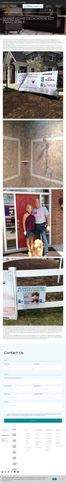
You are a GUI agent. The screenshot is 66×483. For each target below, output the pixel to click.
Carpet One (5, 12)
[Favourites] (47, 10)
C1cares (17, 12)
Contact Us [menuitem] (58, 439)
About (11, 12)
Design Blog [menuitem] (38, 447)
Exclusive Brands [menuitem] (48, 450)
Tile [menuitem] (26, 445)
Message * (6, 401)
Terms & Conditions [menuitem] (58, 443)
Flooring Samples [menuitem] (37, 438)
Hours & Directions (49, 6)
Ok (54, 479)
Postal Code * (7, 393)
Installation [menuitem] (48, 446)
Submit (33, 420)
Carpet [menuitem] (26, 440)
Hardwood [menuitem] (27, 438)
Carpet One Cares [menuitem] (58, 436)
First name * (7, 363)
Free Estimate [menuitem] (28, 447)
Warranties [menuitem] (48, 444)
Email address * (37, 385)
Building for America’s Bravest (14, 46)
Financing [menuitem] (27, 450)
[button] (45, 10)
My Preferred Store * (38, 393)
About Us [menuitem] (58, 433)
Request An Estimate (58, 6)
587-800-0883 (22, 2)
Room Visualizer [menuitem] (37, 434)
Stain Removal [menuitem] (49, 433)
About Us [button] (4, 9)
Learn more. (9, 480)
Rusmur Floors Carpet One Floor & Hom (23, 326)
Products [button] (5, 6)
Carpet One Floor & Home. (11, 474)
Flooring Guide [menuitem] (49, 438)
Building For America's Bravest (39, 119)
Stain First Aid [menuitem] (49, 436)
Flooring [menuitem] (27, 433)
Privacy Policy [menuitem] (59, 445)
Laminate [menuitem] (27, 443)
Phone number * (8, 385)
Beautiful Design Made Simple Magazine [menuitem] (38, 443)
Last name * (36, 363)
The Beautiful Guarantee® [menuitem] (49, 441)
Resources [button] (13, 6)
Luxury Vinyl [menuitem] (28, 436)
